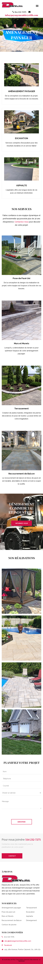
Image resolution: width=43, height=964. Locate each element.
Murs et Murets (21, 343)
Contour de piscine (9, 925)
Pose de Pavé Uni (21, 278)
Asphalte (21, 185)
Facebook (8, 945)
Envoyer (21, 822)
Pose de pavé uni (8, 912)
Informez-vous (21, 523)
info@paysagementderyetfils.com (21, 15)
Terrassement (21, 408)
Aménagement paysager (21, 91)
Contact (12, 856)
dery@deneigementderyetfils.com (17, 941)
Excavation (21, 138)
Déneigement (31, 920)
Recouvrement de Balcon (21, 473)
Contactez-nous (22, 222)
